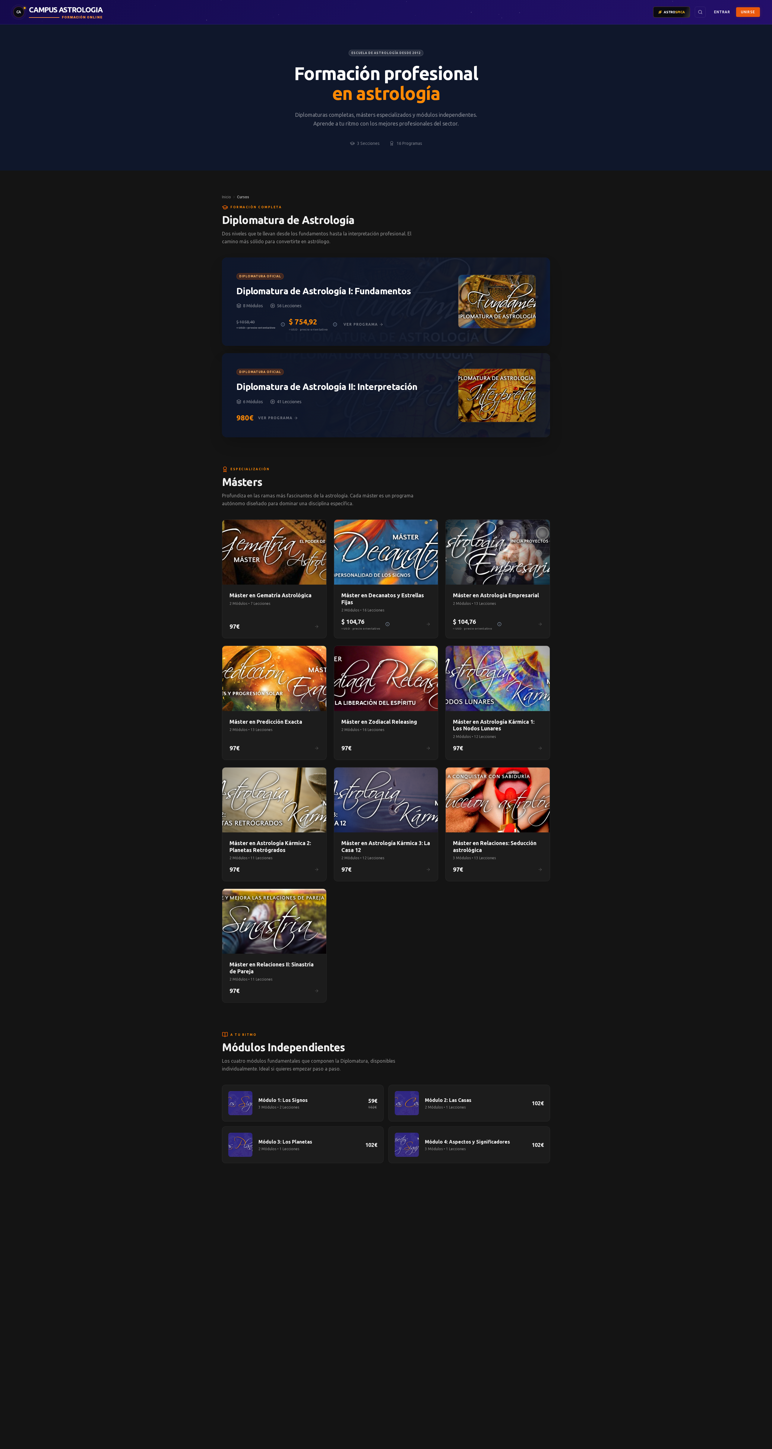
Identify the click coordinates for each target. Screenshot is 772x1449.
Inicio (226, 197)
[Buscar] (700, 12)
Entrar (722, 12)
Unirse (748, 12)
